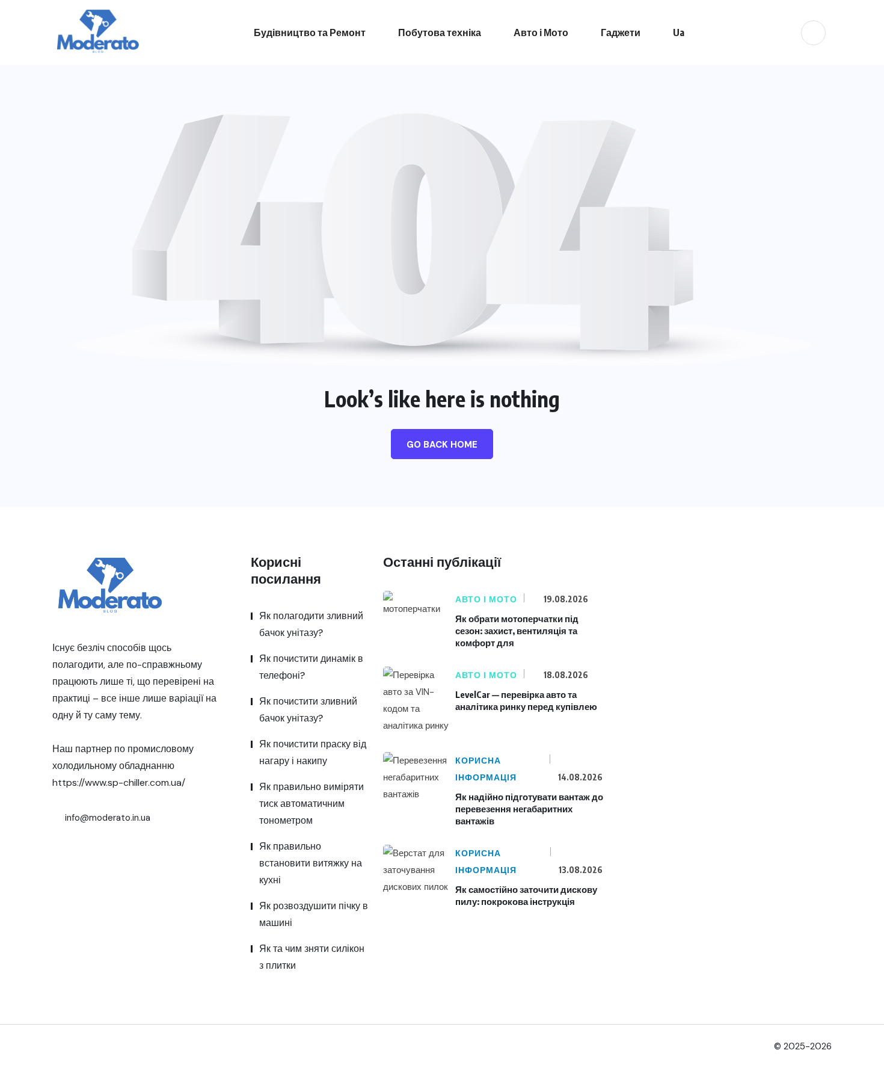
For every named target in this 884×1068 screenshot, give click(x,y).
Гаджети (620, 32)
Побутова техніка (439, 32)
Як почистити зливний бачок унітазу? (308, 709)
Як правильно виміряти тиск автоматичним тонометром (311, 803)
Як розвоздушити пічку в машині (313, 914)
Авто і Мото (541, 32)
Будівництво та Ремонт (310, 32)
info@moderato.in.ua (106, 818)
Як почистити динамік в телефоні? (311, 667)
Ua (678, 32)
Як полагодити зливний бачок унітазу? (311, 624)
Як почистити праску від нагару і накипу (312, 752)
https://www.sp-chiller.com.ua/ (118, 782)
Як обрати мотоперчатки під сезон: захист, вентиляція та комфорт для (517, 630)
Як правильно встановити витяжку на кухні (310, 863)
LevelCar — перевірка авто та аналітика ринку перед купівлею (526, 700)
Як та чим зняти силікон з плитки (311, 957)
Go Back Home (442, 445)
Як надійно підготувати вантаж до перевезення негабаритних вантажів (529, 808)
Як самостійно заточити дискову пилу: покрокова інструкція (526, 895)
